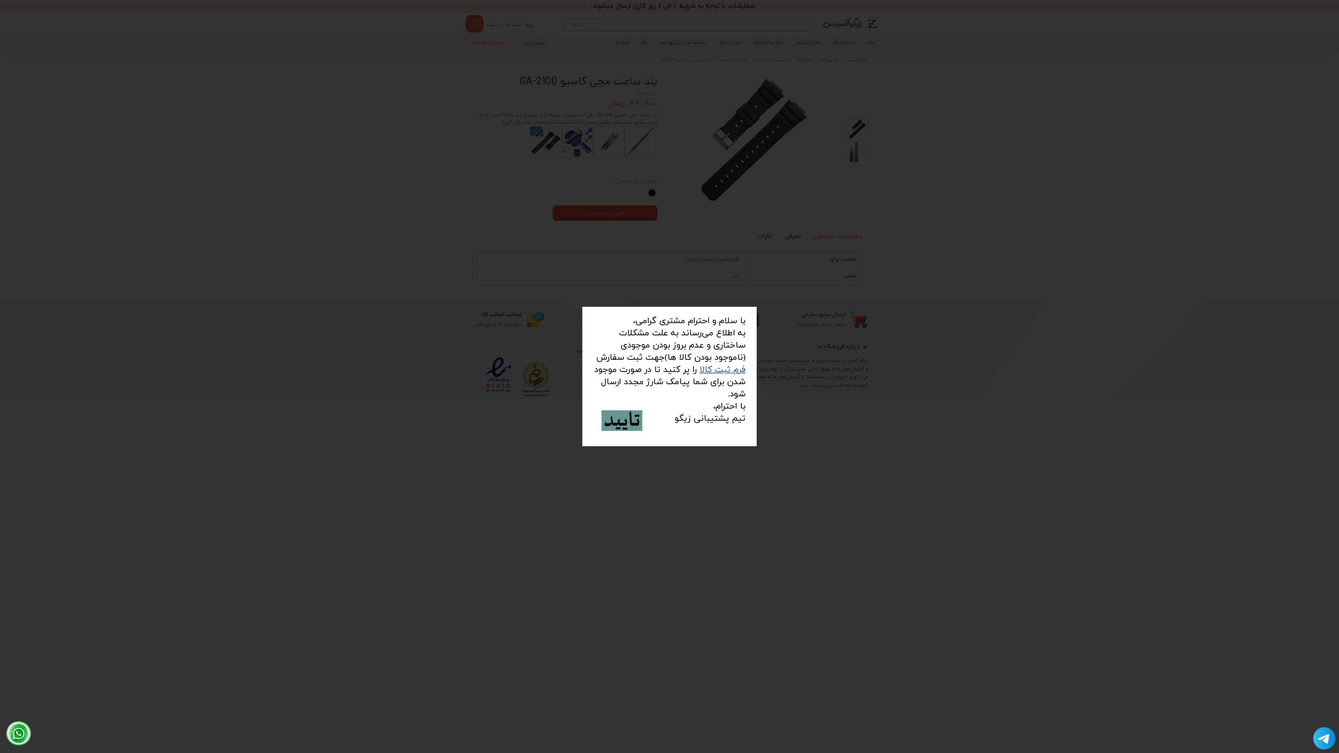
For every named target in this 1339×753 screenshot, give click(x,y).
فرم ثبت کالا (722, 370)
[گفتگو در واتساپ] (19, 733)
